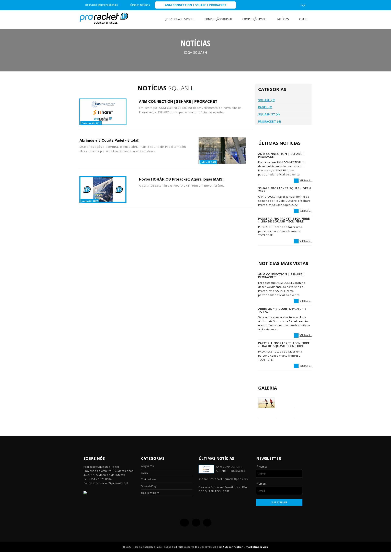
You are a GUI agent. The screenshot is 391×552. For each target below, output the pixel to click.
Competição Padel (254, 19)
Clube (303, 19)
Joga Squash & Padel (180, 19)
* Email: (261, 483)
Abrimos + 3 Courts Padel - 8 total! (109, 140)
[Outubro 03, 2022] (102, 111)
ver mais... (306, 180)
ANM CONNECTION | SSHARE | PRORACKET (179, 5)
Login (303, 5)
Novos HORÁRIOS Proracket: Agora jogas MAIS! (181, 179)
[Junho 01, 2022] (102, 189)
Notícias (283, 19)
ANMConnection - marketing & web (245, 546)
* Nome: (262, 466)
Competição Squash (218, 19)
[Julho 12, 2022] (222, 150)
